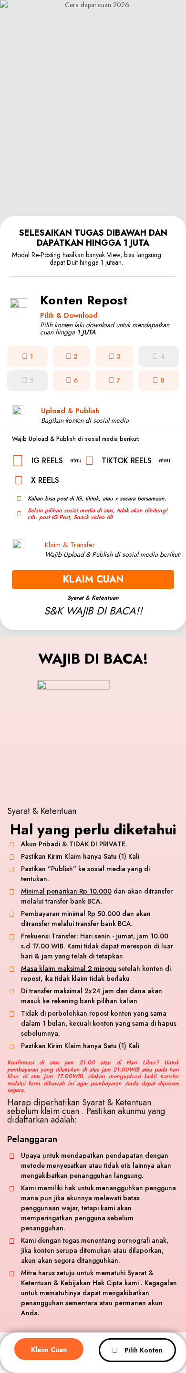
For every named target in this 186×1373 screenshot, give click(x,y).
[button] (158, 356)
